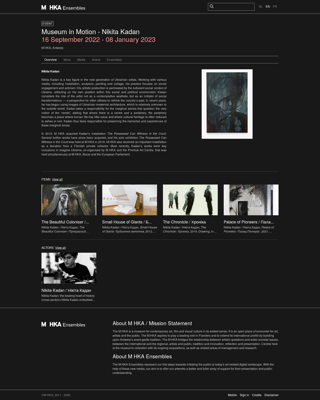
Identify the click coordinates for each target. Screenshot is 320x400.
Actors (96, 59)
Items (67, 59)
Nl (261, 6)
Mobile (232, 395)
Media (81, 59)
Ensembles (114, 59)
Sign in (244, 395)
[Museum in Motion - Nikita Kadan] (227, 104)
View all (57, 179)
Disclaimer (271, 395)
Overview (50, 59)
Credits (256, 395)
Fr (275, 6)
